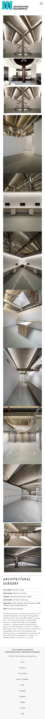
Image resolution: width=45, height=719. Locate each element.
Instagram (22, 691)
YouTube (22, 708)
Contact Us (22, 668)
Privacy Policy (22, 673)
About (22, 662)
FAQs (22, 685)
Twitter (22, 714)
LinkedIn (22, 702)
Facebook (22, 696)
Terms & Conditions (22, 679)
